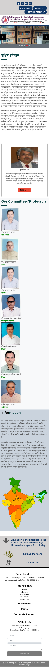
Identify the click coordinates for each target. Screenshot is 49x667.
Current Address (24, 574)
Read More (24, 190)
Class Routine (24, 597)
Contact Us (24, 599)
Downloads (24, 603)
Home (24, 590)
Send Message (24, 654)
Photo (24, 609)
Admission (24, 592)
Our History (24, 594)
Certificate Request (24, 614)
